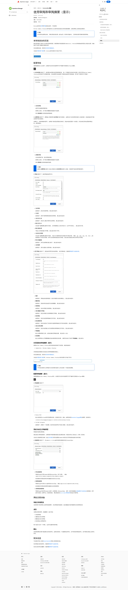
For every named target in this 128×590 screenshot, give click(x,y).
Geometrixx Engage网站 (76, 417)
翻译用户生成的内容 (53, 546)
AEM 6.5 (39, 8)
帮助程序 (65, 492)
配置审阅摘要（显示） (105, 27)
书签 (102, 14)
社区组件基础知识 (49, 48)
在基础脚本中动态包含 (81, 491)
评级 (45, 26)
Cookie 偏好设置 (84, 587)
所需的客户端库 (40, 51)
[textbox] (18, 12)
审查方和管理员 (103, 35)
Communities (39, 19)
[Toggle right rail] (99, 5)
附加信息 (101, 43)
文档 (35, 8)
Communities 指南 (47, 8)
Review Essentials (47, 541)
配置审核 (101, 22)
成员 (101, 38)
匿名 (101, 40)
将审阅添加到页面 (103, 19)
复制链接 (106, 14)
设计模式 (51, 437)
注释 (42, 26)
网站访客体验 (102, 32)
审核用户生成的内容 (74, 251)
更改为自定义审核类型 (105, 30)
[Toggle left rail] (28, 5)
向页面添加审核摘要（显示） (106, 24)
